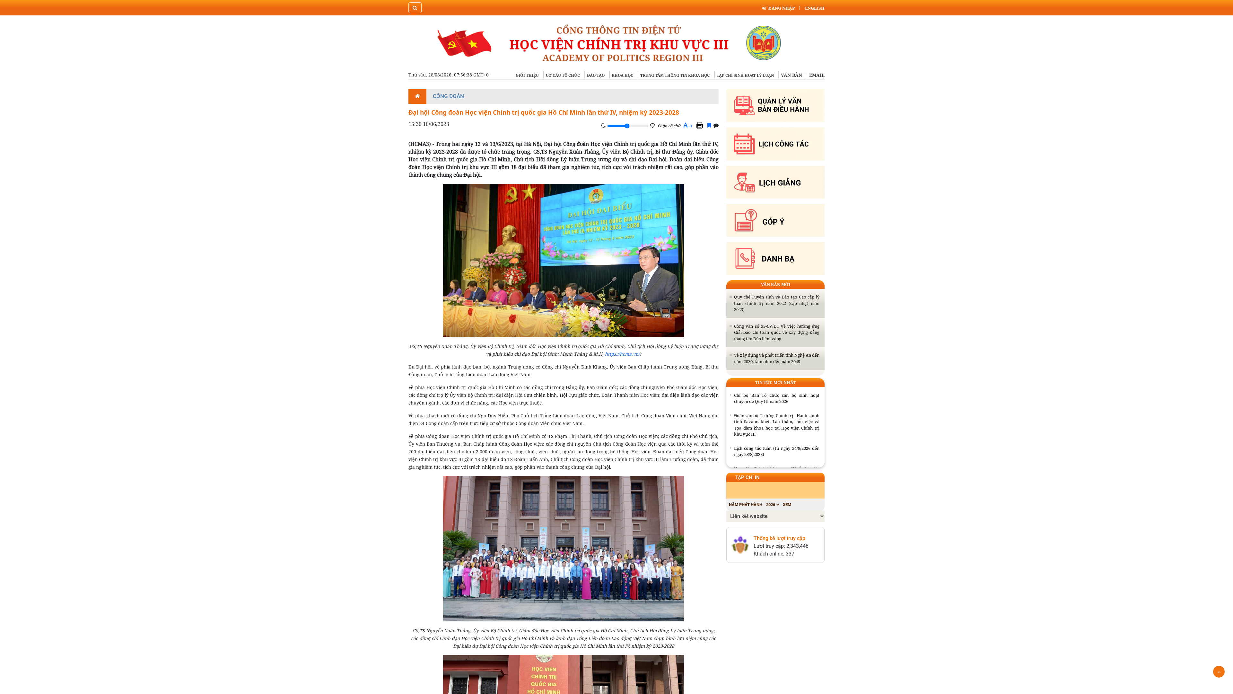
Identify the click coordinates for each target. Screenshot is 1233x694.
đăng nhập (781, 8)
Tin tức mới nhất (775, 382)
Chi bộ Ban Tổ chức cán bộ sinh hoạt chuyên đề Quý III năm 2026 (776, 398)
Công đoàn (448, 96)
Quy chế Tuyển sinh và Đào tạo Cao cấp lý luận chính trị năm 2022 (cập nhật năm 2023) (776, 303)
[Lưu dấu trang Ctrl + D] (709, 125)
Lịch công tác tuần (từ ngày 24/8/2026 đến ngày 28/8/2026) (776, 451)
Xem (787, 504)
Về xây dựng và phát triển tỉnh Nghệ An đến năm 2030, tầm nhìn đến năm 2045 (776, 358)
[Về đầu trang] (1219, 671)
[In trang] (700, 125)
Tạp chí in (747, 477)
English (815, 8)
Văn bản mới (775, 284)
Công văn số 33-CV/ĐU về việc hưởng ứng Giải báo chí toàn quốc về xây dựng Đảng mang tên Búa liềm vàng (776, 332)
